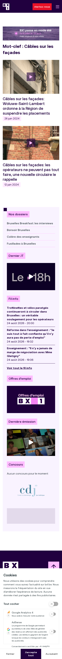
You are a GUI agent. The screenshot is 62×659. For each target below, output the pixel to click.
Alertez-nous (42, 6)
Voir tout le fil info (19, 368)
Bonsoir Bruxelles (18, 230)
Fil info (13, 299)
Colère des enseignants (23, 237)
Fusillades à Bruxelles (21, 244)
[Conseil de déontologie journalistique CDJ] (31, 490)
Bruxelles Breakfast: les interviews (30, 223)
